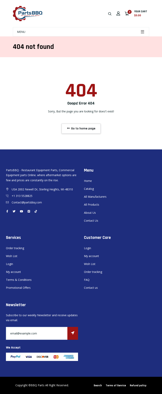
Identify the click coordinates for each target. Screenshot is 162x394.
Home (88, 181)
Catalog (89, 189)
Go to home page (82, 128)
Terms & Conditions (19, 280)
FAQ (86, 280)
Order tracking (15, 248)
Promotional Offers (18, 288)
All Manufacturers (95, 196)
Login (9, 264)
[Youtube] (22, 211)
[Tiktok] (35, 211)
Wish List (11, 256)
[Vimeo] (28, 211)
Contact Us (91, 220)
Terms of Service (116, 385)
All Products (91, 204)
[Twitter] (14, 211)
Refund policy (138, 385)
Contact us (91, 288)
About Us (90, 213)
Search (98, 385)
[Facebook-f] (7, 211)
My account (13, 272)
